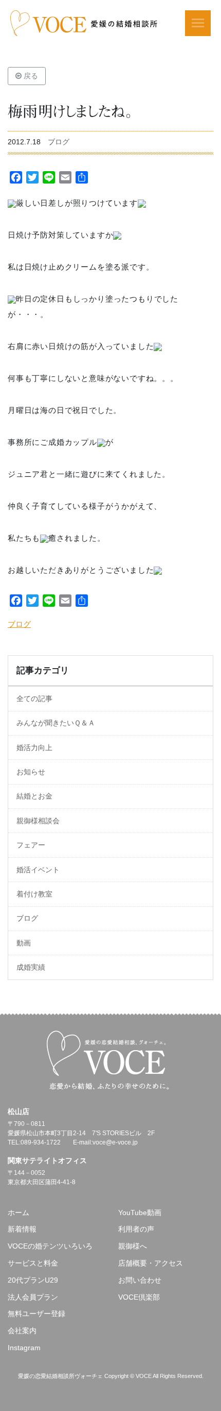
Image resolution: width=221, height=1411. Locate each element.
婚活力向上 (34, 747)
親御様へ (132, 1246)
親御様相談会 (38, 821)
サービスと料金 (33, 1263)
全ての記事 (34, 698)
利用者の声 (136, 1229)
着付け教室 (34, 894)
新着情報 (22, 1229)
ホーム (18, 1212)
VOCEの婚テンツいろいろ (50, 1246)
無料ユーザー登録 (36, 1313)
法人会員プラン (33, 1297)
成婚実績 (30, 967)
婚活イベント (38, 870)
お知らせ (30, 772)
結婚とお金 (34, 796)
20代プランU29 (33, 1280)
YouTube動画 (139, 1212)
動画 (23, 943)
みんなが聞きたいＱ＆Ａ (55, 723)
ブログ (58, 142)
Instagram (24, 1347)
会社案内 (22, 1330)
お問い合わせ (139, 1280)
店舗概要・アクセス (150, 1263)
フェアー (30, 845)
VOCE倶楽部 (139, 1297)
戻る (30, 76)
